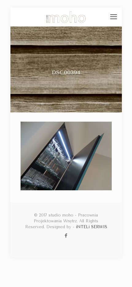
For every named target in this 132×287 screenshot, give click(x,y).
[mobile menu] (113, 17)
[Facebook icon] (66, 235)
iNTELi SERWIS (91, 226)
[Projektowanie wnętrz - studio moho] (66, 17)
